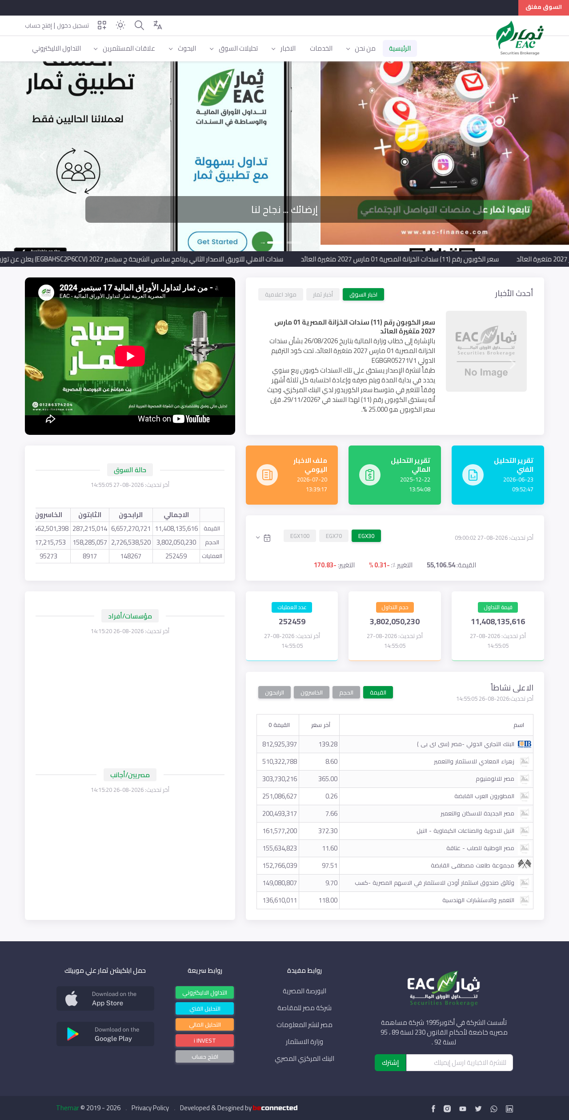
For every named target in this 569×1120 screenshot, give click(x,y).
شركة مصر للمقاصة (304, 1008)
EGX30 (366, 535)
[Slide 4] (375, 415)
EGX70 (334, 535)
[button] (42, 156)
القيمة (378, 692)
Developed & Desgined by (216, 1108)
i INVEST (205, 1040)
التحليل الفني (204, 1008)
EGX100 (299, 535)
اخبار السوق (363, 294)
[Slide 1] (294, 242)
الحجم (346, 692)
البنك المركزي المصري (304, 1059)
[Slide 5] (355, 415)
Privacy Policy (150, 1108)
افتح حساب (205, 1056)
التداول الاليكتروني (204, 992)
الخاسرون (312, 692)
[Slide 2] (274, 242)
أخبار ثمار (323, 294)
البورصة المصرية (304, 991)
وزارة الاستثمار (304, 1042)
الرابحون (274, 692)
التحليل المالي (205, 1024)
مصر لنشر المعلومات (304, 1025)
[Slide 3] (394, 415)
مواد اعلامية (281, 294)
